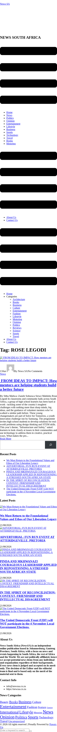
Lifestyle (10, 126)
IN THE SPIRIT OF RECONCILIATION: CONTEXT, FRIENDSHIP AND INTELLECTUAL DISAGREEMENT (28, 483)
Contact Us (12, 220)
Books (9, 140)
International (9, 712)
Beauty (4, 702)
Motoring (11, 143)
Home (9, 112)
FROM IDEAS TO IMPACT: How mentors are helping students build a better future (28, 385)
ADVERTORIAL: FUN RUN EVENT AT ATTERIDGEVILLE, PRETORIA (28, 467)
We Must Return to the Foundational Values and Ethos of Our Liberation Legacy (30, 461)
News (9, 115)
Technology (12, 135)
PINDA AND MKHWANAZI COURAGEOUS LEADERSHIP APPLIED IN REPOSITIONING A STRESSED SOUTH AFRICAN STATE (31, 474)
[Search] (50, 445)
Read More (5, 438)
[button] (28, 75)
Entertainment (13, 123)
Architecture (19, 299)
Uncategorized (16, 721)
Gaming (50, 707)
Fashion (17, 313)
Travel (9, 138)
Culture (16, 308)
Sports (9, 132)
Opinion (10, 121)
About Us (11, 217)
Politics (10, 118)
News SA (5, 4)
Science (16, 330)
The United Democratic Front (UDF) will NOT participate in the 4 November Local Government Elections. (30, 491)
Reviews (17, 327)
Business (10, 129)
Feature (42, 707)
